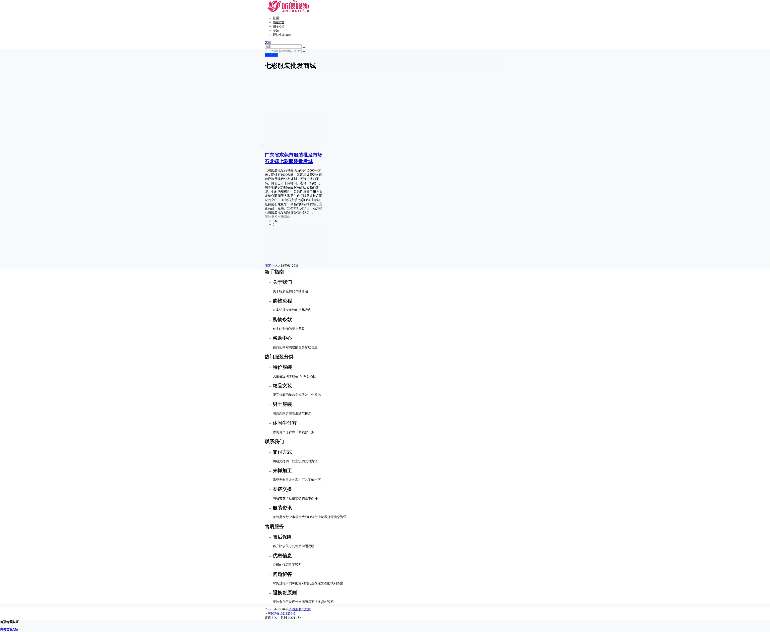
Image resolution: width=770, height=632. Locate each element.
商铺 (278, 22)
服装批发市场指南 (277, 216)
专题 (276, 30)
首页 (276, 18)
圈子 (278, 26)
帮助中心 (282, 35)
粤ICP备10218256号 (281, 613)
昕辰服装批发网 (299, 609)
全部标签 (271, 55)
